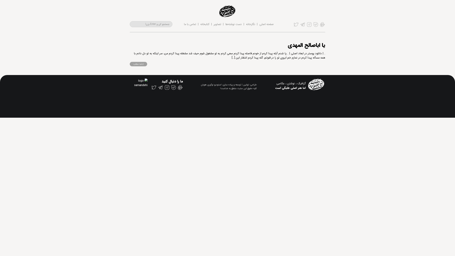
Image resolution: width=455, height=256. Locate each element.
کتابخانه (204, 24)
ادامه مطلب (138, 64)
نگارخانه (250, 24)
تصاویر (217, 24)
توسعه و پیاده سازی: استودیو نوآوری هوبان (221, 85)
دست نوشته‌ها (233, 24)
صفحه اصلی (266, 24)
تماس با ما (190, 24)
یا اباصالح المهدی (306, 45)
